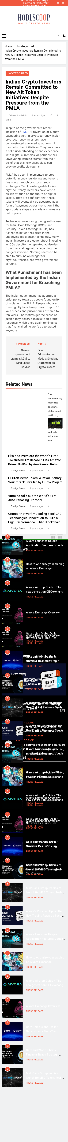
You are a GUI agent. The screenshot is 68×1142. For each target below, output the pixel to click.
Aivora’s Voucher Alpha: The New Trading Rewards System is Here (34, 8)
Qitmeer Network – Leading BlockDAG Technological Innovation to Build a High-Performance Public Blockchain (35, 518)
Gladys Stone (18, 470)
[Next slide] (63, 3)
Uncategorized (17, 73)
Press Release (34, 550)
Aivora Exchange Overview (43, 612)
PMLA (25, 131)
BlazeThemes (33, 873)
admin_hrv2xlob (18, 115)
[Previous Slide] (58, 3)
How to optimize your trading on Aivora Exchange (35, 3)
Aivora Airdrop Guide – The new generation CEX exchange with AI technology (34, 6)
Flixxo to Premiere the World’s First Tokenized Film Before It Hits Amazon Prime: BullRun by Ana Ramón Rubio (35, 460)
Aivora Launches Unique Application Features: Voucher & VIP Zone (34, 11)
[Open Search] (58, 36)
